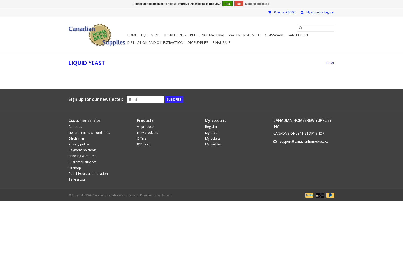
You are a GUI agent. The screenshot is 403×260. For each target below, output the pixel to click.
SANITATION (298, 35)
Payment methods (83, 150)
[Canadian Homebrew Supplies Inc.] (97, 35)
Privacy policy (79, 144)
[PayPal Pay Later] (329, 195)
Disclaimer (76, 138)
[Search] (300, 28)
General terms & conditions (89, 132)
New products (147, 132)
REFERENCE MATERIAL (207, 35)
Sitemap (75, 167)
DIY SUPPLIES (197, 42)
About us (75, 126)
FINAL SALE (221, 42)
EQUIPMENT (150, 35)
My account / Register (320, 12)
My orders (212, 132)
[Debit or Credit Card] (319, 195)
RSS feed (143, 144)
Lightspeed (164, 195)
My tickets (212, 138)
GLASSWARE (274, 35)
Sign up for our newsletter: (96, 99)
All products (146, 126)
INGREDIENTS (175, 35)
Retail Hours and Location (88, 173)
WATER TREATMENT (245, 35)
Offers (141, 138)
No (239, 4)
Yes (227, 4)
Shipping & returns (82, 156)
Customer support (82, 162)
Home (132, 35)
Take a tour (77, 179)
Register (211, 126)
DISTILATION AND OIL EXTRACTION (155, 42)
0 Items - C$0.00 (285, 12)
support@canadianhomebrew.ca (304, 141)
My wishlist (213, 144)
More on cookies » (257, 4)
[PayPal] (309, 195)
